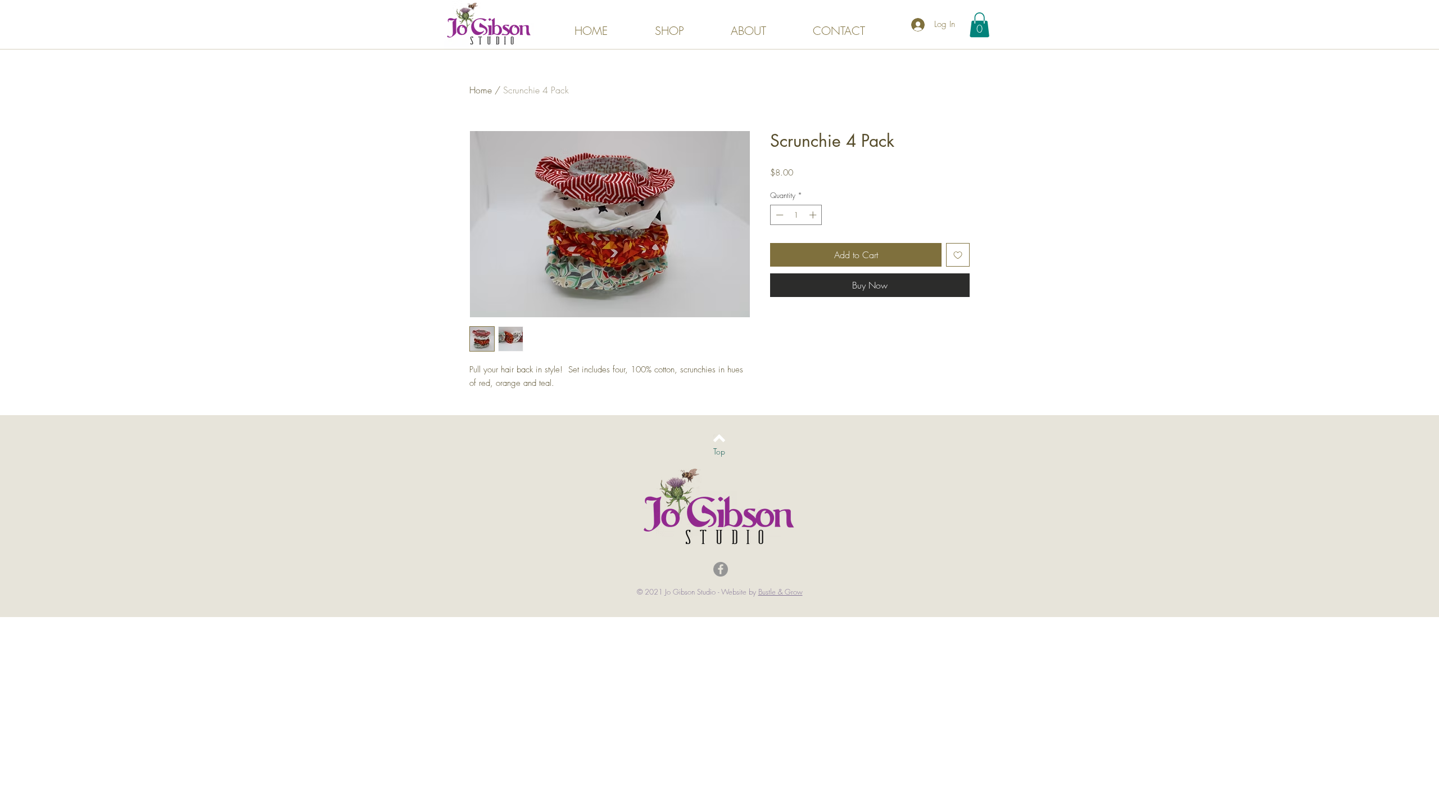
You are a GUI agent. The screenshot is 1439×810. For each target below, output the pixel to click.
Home (480, 90)
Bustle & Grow (780, 592)
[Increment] (814, 214)
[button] (979, 24)
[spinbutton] (796, 214)
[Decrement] (778, 214)
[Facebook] (720, 569)
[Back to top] (719, 438)
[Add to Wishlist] (958, 255)
